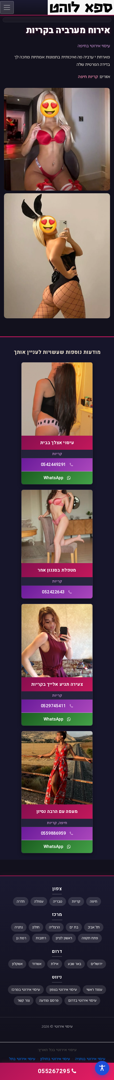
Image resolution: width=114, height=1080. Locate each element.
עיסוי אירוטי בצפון (63, 989)
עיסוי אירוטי (63, 1026)
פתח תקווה (90, 938)
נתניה (19, 927)
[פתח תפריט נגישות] (102, 1068)
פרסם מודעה (49, 1000)
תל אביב (94, 927)
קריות (93, 76)
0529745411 (53, 706)
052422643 (53, 592)
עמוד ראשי (94, 989)
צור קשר (23, 1000)
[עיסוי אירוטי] (81, 7)
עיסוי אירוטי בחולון (55, 1058)
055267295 (54, 1071)
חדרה (21, 901)
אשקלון (17, 963)
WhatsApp (53, 478)
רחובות (41, 938)
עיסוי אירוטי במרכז (26, 989)
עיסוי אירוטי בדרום (82, 1000)
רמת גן (21, 938)
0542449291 (53, 464)
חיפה (82, 76)
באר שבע (74, 963)
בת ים (73, 927)
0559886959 (53, 833)
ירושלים (96, 963)
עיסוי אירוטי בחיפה (94, 46)
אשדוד (36, 963)
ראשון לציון (64, 938)
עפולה (38, 901)
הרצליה (54, 927)
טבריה (57, 901)
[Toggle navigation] (7, 7)
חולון (36, 927)
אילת (54, 963)
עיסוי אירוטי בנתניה (90, 1058)
